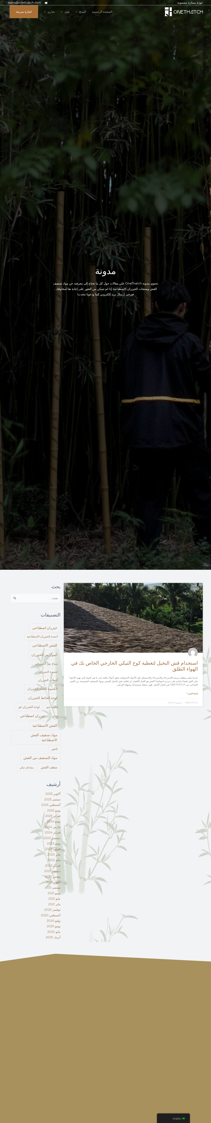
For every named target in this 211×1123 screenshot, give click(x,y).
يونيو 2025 (53, 810)
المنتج (82, 12)
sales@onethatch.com (24, 2)
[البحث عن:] (35, 598)
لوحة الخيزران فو (29, 707)
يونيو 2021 (54, 893)
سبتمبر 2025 (52, 799)
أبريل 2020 (53, 937)
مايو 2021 (54, 898)
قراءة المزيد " (192, 693)
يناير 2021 (54, 904)
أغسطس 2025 (50, 805)
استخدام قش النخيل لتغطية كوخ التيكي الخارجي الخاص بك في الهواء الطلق (134, 666)
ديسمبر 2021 (52, 871)
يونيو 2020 (53, 926)
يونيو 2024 (53, 821)
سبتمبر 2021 (52, 887)
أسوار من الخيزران (44, 655)
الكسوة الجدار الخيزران (42, 689)
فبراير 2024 (52, 832)
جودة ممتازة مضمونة (190, 2)
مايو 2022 (53, 860)
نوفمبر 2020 (52, 910)
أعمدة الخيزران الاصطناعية (42, 636)
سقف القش (49, 767)
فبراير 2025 (52, 816)
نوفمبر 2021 (52, 876)
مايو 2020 (53, 932)
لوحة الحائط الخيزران (42, 698)
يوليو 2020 (53, 921)
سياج (55, 716)
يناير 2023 (53, 854)
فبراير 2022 (52, 865)
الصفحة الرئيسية (102, 12)
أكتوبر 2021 (53, 882)
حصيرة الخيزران (48, 671)
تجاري (51, 12)
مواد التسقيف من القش (40, 758)
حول (67, 12)
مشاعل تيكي (27, 767)
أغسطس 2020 (50, 915)
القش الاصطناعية (44, 725)
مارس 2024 (52, 827)
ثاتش (54, 749)
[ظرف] (45, 3)
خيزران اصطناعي (44, 628)
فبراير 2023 (52, 849)
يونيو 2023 (53, 843)
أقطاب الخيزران (48, 680)
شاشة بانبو (52, 707)
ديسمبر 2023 (51, 838)
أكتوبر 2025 (52, 794)
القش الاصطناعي (44, 645)
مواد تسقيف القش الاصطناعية (44, 737)
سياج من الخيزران (46, 664)
